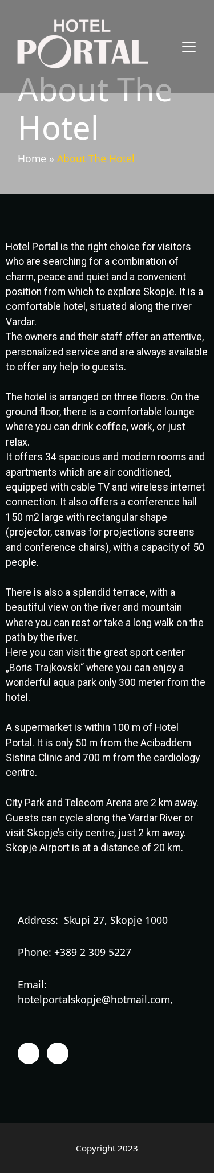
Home (32, 158)
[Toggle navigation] (189, 46)
